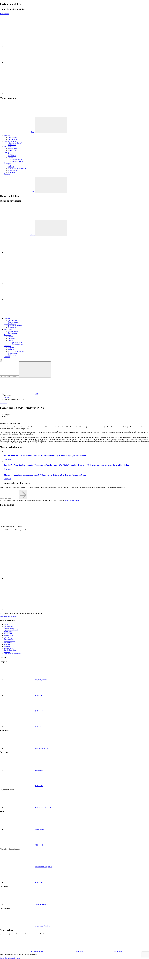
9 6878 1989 (39, 695)
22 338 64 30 (39, 726)
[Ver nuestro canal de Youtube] (19, 47)
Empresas (11, 165)
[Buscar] (35, 369)
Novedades (7, 152)
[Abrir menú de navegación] (51, 125)
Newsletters (12, 156)
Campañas (3, 403)
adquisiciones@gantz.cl (42, 926)
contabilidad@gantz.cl (42, 904)
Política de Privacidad (72, 500)
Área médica (8, 146)
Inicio (6, 624)
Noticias (10, 154)
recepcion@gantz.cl (41, 680)
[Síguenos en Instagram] (19, 31)
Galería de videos (17, 161)
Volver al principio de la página (10, 958)
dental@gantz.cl (40, 770)
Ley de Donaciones (10, 650)
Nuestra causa (12, 137)
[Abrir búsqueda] (51, 185)
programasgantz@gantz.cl (43, 807)
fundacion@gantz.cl (41, 748)
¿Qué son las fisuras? (15, 143)
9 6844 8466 (39, 845)
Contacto (7, 174)
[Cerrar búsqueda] (1, 360)
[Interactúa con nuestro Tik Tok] (19, 93)
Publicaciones (12, 150)
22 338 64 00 (39, 711)
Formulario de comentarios (12, 654)
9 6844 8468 (39, 786)
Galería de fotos (17, 159)
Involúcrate (7, 163)
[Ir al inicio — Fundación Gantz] (15, 116)
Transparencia (4, 14)
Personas (11, 167)
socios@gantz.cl (40, 829)
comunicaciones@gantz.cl (43, 867)
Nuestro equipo (13, 139)
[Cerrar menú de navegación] (51, 228)
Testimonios (12, 172)
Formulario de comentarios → (9, 616)
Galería (10, 157)
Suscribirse (23, 491)
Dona (32, 132)
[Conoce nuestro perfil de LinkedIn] (19, 62)
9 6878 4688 (39, 882)
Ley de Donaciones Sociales (17, 168)
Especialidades (13, 148)
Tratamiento (12, 145)
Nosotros (7, 136)
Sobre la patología (10, 141)
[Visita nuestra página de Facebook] (19, 78)
